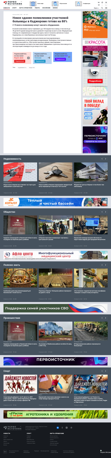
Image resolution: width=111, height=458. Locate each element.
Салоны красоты (54, 437)
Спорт (6, 371)
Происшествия (11, 318)
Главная (29, 436)
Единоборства (30, 439)
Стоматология (53, 441)
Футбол (28, 437)
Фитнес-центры (54, 436)
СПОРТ (5, 437)
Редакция (36, 451)
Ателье (51, 439)
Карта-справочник (8, 439)
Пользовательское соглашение (14, 451)
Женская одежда (54, 443)
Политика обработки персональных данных (68, 451)
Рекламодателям (45, 451)
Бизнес (5, 445)
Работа (5, 441)
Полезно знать (11, 265)
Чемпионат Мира (31, 443)
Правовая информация (26, 451)
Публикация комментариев (54, 451)
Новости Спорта (31, 441)
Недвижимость (22, 67)
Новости (6, 433)
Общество (32, 67)
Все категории (53, 445)
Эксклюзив (6, 443)
